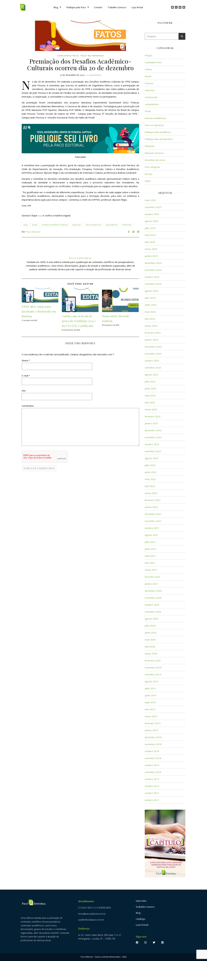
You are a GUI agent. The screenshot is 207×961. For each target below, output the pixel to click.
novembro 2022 (153, 437)
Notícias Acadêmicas (155, 118)
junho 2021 (150, 548)
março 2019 (151, 716)
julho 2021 (150, 541)
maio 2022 (150, 479)
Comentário (28, 405)
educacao (76, 224)
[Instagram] (176, 7)
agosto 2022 (151, 458)
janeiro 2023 (151, 423)
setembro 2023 (153, 367)
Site (24, 390)
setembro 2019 (153, 674)
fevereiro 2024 (152, 332)
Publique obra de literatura (159, 139)
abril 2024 (150, 318)
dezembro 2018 (153, 737)
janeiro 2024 (151, 339)
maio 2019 (150, 702)
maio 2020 (150, 639)
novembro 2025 (153, 207)
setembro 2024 (153, 283)
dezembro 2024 (153, 262)
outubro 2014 (152, 786)
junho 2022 (150, 472)
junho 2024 (150, 304)
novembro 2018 (153, 744)
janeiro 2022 (151, 507)
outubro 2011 (152, 799)
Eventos (149, 83)
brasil (34, 224)
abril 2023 (150, 402)
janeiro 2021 (151, 583)
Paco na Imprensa (92, 55)
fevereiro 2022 (152, 500)
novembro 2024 (153, 269)
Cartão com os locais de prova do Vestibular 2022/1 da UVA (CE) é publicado (79, 321)
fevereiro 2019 (152, 723)
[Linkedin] (183, 7)
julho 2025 (150, 228)
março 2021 (151, 569)
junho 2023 (150, 388)
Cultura (148, 69)
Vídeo (148, 180)
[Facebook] (172, 7)
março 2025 (151, 248)
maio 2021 (150, 555)
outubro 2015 (152, 779)
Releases (149, 146)
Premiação (126, 224)
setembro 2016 (153, 772)
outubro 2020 (152, 604)
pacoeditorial (111, 224)
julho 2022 (150, 465)
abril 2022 (150, 486)
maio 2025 (150, 235)
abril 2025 (150, 242)
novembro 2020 (153, 597)
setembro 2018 (153, 758)
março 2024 (151, 325)
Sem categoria (152, 166)
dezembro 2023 (153, 346)
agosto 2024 (151, 290)
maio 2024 (150, 311)
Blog (55, 7)
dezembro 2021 (153, 514)
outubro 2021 (152, 527)
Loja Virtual (137, 7)
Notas (148, 111)
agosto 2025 (151, 221)
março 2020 (151, 653)
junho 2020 (150, 632)
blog (26, 224)
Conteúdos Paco (68, 55)
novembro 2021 (153, 521)
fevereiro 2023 (152, 416)
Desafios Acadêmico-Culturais (55, 224)
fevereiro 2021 (152, 576)
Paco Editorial (33, 231)
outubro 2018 (152, 751)
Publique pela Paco (76, 7)
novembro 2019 (153, 667)
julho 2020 (150, 625)
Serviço (148, 173)
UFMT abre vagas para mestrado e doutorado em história (39, 311)
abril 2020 (150, 646)
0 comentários (93, 74)
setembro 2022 (153, 451)
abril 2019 (150, 709)
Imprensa (150, 90)
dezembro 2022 (153, 430)
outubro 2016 (152, 765)
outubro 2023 (152, 360)
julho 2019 (150, 688)
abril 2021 (150, 562)
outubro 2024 (152, 276)
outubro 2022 (152, 444)
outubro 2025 (152, 214)
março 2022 (151, 493)
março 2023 (151, 409)
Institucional (151, 97)
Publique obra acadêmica (158, 132)
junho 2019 (150, 695)
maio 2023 (150, 395)
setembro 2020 (153, 611)
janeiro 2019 (151, 730)
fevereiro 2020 (152, 660)
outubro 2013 (152, 793)
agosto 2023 (151, 374)
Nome (26, 360)
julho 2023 (150, 381)
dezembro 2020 (153, 590)
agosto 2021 (151, 534)
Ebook (148, 76)
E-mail (26, 375)
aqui (40, 215)
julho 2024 (150, 297)
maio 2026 (150, 200)
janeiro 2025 (151, 255)
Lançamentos (152, 104)
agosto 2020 (151, 618)
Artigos (148, 55)
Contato (98, 7)
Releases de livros (154, 153)
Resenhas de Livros (155, 159)
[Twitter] (180, 7)
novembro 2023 (153, 353)
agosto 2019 (151, 681)
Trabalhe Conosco (116, 7)
